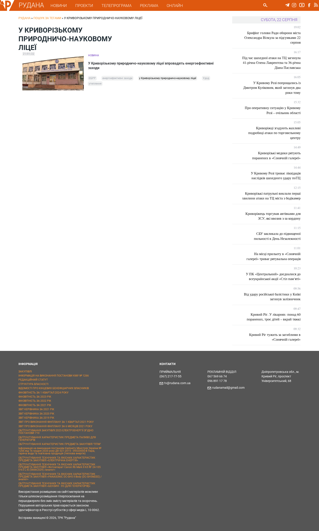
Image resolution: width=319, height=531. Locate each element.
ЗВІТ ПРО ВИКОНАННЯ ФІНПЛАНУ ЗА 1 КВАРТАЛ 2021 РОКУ (56, 421)
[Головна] (7, 10)
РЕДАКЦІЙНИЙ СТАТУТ (33, 379)
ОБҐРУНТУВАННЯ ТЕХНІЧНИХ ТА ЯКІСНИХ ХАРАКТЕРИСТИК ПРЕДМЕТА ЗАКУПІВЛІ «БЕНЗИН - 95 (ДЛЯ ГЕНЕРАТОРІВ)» (56, 485)
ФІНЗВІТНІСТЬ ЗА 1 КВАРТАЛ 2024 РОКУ (43, 392)
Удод (206, 78)
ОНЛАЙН (175, 5)
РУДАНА (31, 5)
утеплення (95, 83)
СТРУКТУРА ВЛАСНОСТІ (33, 384)
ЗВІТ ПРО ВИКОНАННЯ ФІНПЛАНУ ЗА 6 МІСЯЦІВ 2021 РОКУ (55, 426)
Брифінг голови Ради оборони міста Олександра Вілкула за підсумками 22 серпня (272, 37)
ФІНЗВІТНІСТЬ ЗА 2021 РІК (34, 405)
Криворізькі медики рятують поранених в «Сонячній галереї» (276, 155)
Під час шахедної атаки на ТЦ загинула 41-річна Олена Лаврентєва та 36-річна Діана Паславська (271, 62)
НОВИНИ (59, 5)
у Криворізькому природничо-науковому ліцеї (167, 78)
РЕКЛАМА (149, 5)
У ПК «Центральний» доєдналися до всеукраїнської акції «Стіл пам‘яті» (273, 276)
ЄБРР (92, 78)
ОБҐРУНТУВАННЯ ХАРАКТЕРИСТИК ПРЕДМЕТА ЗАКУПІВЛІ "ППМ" (59, 444)
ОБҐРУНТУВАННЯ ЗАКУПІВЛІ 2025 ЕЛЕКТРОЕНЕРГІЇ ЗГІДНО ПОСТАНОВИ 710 (55, 432)
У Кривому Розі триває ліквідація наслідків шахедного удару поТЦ (276, 175)
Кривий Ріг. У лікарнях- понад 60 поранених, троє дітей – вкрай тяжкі (274, 316)
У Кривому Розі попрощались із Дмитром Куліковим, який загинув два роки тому (272, 87)
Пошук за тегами (47, 18)
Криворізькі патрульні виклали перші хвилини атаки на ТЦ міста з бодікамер (271, 195)
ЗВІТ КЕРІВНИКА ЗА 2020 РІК (36, 413)
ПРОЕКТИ (84, 5)
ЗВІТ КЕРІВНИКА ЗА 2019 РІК (36, 417)
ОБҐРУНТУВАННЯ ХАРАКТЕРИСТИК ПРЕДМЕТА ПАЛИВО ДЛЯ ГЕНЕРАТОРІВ (57, 438)
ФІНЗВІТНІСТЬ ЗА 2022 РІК (34, 400)
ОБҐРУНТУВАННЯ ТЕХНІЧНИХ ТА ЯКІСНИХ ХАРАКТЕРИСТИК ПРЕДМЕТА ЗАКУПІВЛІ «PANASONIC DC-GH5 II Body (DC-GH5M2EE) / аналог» (60, 477)
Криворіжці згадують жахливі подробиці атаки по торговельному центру (274, 133)
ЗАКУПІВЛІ (25, 371)
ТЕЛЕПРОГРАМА (117, 5)
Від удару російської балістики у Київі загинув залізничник (272, 296)
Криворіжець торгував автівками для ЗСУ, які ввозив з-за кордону (273, 216)
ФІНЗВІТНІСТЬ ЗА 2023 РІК (34, 396)
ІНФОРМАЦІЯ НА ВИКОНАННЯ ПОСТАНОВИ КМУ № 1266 (53, 375)
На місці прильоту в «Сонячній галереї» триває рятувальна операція (274, 256)
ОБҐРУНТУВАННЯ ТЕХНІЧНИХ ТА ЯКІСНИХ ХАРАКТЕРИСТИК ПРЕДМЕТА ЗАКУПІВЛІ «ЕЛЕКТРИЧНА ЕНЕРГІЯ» (56, 459)
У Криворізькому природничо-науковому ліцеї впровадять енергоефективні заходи (151, 65)
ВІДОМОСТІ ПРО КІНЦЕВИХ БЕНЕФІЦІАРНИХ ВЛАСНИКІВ (53, 388)
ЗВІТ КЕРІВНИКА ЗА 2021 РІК (36, 409)
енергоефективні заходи (117, 78)
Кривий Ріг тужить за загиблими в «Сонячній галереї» (275, 337)
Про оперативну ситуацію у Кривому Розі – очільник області (273, 110)
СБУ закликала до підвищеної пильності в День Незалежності (277, 236)
